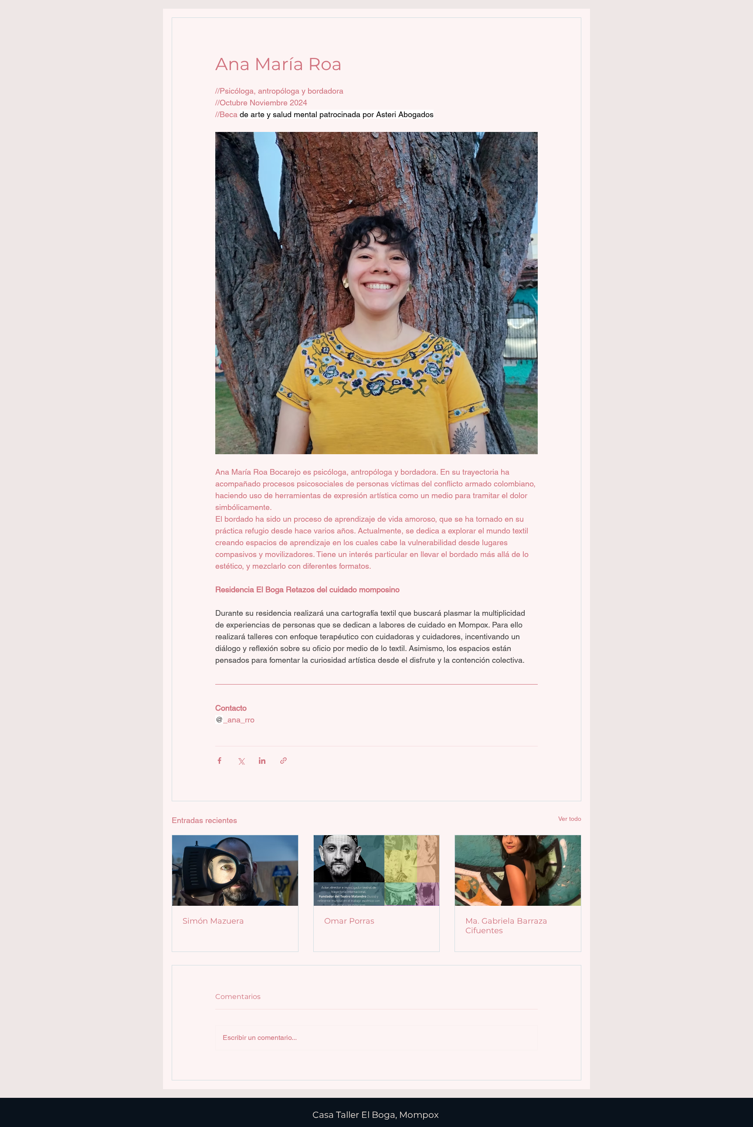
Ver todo (569, 818)
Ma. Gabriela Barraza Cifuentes (506, 925)
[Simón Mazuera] (235, 870)
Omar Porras (349, 921)
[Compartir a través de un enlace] (283, 760)
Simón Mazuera (213, 921)
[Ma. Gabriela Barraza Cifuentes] (518, 870)
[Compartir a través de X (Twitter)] (241, 760)
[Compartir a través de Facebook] (219, 760)
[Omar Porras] (377, 870)
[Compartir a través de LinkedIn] (262, 760)
